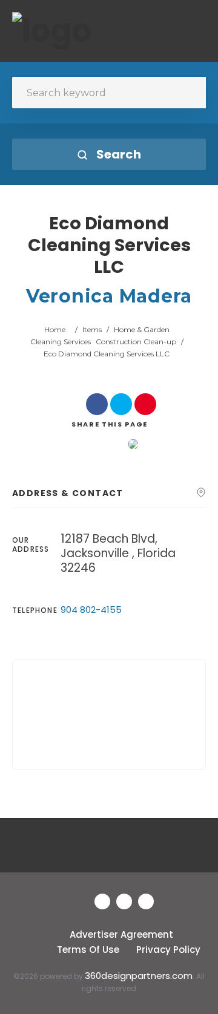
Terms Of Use (88, 949)
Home (54, 329)
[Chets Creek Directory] (52, 31)
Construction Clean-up (136, 341)
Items (92, 329)
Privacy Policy (168, 949)
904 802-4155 (91, 609)
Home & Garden (142, 329)
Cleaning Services (60, 341)
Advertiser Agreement (121, 934)
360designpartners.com (139, 975)
